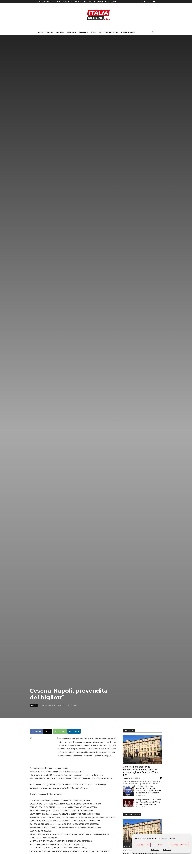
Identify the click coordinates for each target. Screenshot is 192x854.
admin (62, 705)
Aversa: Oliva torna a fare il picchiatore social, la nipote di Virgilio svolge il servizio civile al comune (149, 790)
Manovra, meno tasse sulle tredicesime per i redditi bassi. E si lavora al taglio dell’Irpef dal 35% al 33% (141, 770)
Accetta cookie (142, 845)
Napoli (34, 705)
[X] (148, 1)
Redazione (126, 778)
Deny (160, 845)
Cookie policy (155, 850)
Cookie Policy (167, 850)
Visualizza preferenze (178, 845)
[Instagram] (145, 1)
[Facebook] (141, 1)
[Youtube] (154, 1)
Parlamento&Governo (129, 763)
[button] (152, 32)
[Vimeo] (151, 1)
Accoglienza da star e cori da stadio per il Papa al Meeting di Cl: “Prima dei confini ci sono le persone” (148, 802)
